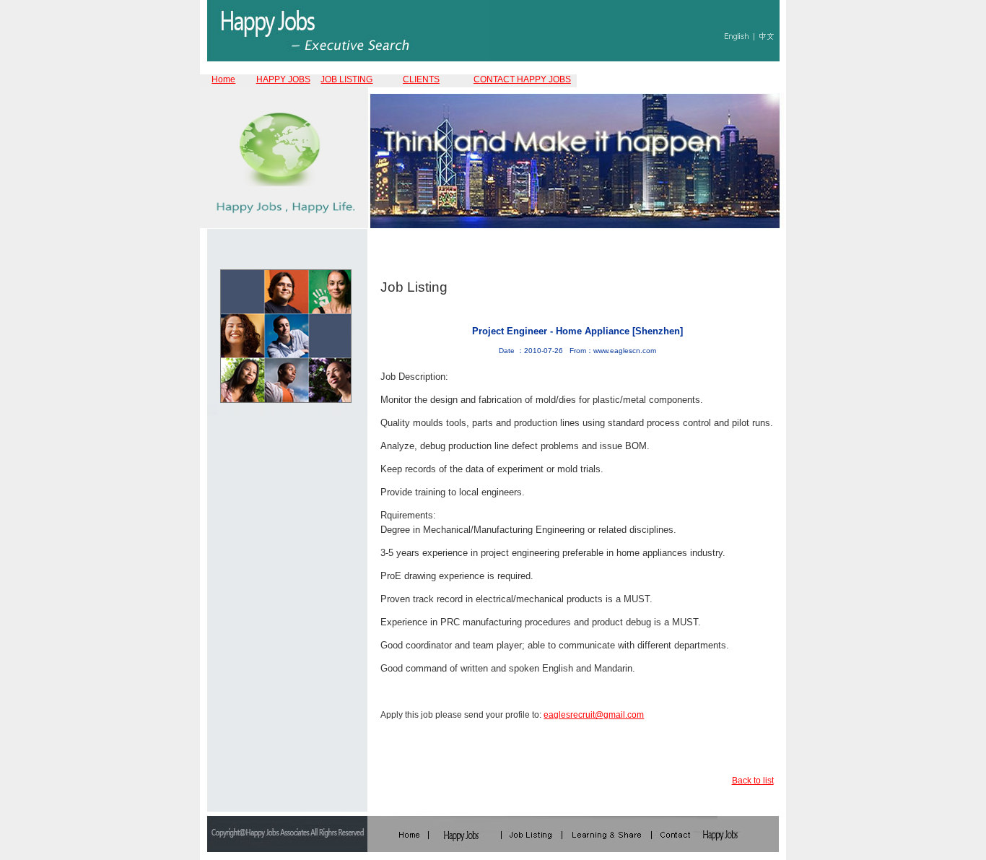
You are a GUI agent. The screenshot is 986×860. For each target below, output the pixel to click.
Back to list (753, 781)
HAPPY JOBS (283, 79)
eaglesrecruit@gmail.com (594, 715)
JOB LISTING (346, 79)
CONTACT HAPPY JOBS (522, 79)
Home (223, 79)
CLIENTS (421, 79)
